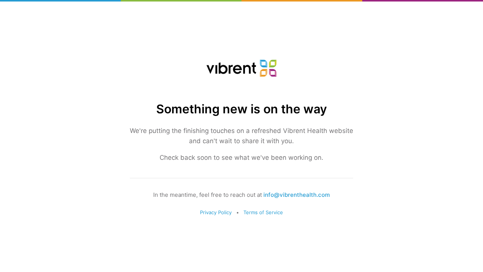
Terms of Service (263, 212)
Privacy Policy (216, 212)
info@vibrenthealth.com (296, 194)
